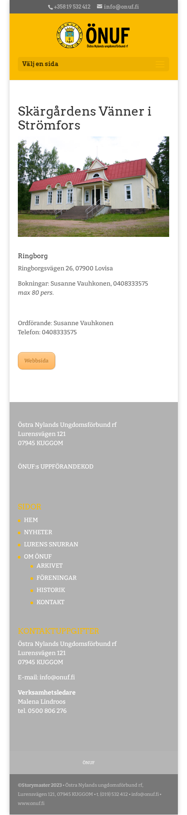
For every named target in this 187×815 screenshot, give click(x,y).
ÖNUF (89, 762)
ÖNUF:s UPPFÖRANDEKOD (56, 466)
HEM (31, 520)
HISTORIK (51, 590)
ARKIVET (50, 565)
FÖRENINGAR (57, 578)
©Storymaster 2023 (40, 785)
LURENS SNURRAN (51, 544)
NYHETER (38, 532)
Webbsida (36, 361)
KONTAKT (50, 602)
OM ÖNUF (38, 556)
